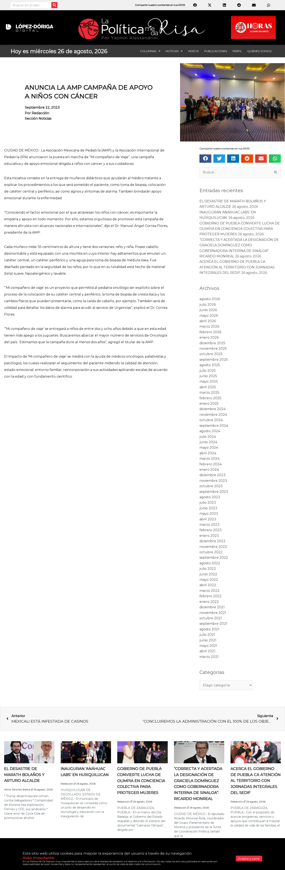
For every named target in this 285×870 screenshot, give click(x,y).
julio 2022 (207, 569)
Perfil (237, 51)
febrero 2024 (210, 464)
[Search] (54, 5)
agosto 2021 (209, 629)
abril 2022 (207, 585)
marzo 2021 (209, 657)
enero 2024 (209, 470)
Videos (193, 51)
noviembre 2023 (213, 481)
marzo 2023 (209, 525)
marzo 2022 (209, 591)
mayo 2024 (208, 447)
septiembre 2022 (213, 558)
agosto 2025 (209, 365)
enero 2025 (209, 404)
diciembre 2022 (212, 541)
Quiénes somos (259, 51)
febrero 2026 (210, 332)
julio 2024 (207, 437)
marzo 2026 (209, 326)
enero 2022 (209, 602)
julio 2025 (207, 371)
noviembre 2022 (213, 547)
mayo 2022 (208, 580)
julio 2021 (207, 635)
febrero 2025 (210, 398)
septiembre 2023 (213, 492)
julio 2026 (207, 305)
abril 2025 (207, 387)
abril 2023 (207, 519)
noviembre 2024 (213, 415)
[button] (205, 158)
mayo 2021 (208, 646)
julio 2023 (207, 502)
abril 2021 (207, 651)
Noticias (172, 51)
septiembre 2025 (213, 360)
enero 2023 (209, 536)
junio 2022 (208, 574)
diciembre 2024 (212, 409)
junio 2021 (207, 640)
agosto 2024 (209, 431)
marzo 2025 (209, 392)
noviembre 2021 (212, 613)
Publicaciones (215, 51)
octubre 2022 (211, 552)
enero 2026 (209, 337)
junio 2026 (208, 310)
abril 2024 (207, 453)
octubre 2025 (210, 354)
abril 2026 (207, 321)
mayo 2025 (208, 381)
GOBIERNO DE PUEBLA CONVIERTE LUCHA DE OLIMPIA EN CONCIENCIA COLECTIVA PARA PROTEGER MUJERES (239, 228)
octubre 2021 (210, 618)
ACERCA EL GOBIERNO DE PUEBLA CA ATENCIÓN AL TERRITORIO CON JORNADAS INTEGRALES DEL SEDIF (237, 267)
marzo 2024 (209, 459)
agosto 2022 (209, 563)
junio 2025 (208, 376)
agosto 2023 (209, 497)
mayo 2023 (208, 514)
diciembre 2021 (212, 607)
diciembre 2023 (212, 475)
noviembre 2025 (213, 349)
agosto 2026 (209, 299)
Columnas (148, 51)
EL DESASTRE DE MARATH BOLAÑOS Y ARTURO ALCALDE (24, 774)
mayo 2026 (208, 316)
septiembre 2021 (213, 624)
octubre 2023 (211, 486)
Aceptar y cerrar (249, 858)
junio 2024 (208, 442)
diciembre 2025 (212, 343)
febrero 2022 (210, 596)
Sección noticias (38, 118)
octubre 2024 (211, 420)
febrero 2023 (210, 530)
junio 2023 (208, 508)
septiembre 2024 (213, 426)
